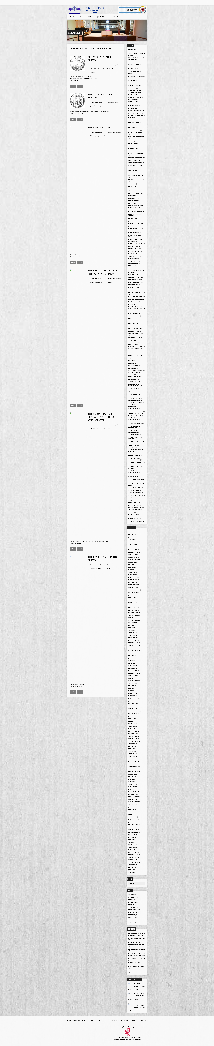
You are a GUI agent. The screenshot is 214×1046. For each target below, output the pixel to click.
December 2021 (133, 673)
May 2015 (131, 872)
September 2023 (133, 620)
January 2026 (132, 549)
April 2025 (131, 572)
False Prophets (134, 146)
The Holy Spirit (133, 434)
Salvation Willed (134, 328)
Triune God (132, 497)
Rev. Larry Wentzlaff (136, 945)
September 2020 (133, 711)
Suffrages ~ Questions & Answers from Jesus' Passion (136, 372)
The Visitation (133, 490)
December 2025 (133, 552)
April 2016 (131, 844)
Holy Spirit (132, 195)
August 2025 (132, 562)
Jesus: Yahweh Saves (135, 243)
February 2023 (133, 638)
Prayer (130, 290)
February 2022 (133, 668)
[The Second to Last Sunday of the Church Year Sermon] (77, 536)
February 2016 (133, 849)
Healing (131, 184)
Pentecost (132, 912)
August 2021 (132, 683)
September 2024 (133, 590)
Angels (130, 62)
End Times (131, 127)
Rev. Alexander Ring (135, 933)
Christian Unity (134, 85)
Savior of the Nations (136, 333)
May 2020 (131, 721)
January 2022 (132, 670)
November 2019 (133, 736)
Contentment (133, 108)
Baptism (131, 73)
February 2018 (133, 789)
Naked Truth (133, 274)
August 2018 (132, 774)
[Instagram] (74, 2)
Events (84, 1020)
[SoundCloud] (77, 2)
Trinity (131, 922)
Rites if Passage (134, 316)
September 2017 (133, 801)
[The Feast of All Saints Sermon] (77, 680)
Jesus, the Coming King (97, 105)
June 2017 (131, 809)
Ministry (131, 268)
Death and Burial (134, 120)
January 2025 (132, 580)
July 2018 (131, 776)
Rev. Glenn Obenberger (136, 938)
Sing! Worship (133, 353)
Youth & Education (135, 521)
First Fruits (132, 148)
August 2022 (132, 653)
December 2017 (133, 794)
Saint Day (131, 318)
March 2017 (132, 817)
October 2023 (132, 617)
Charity (131, 80)
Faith (130, 141)
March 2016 (132, 847)
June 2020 (131, 718)
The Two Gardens (134, 487)
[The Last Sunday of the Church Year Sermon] (77, 393)
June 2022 (131, 658)
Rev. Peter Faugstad (135, 955)
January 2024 (132, 610)
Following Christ (134, 151)
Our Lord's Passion (135, 279)
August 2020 (132, 713)
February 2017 (133, 819)
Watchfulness (133, 505)
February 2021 (133, 698)
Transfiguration (134, 492)
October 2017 (132, 799)
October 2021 (132, 678)
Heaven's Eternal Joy (96, 282)
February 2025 (133, 577)
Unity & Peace (133, 503)
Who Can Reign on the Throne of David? (102, 68)
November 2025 (133, 554)
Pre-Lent (131, 915)
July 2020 (131, 716)
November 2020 (133, 706)
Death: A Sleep (133, 122)
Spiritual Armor (134, 355)
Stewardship (133, 365)
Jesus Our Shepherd (135, 223)
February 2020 (133, 728)
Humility (131, 203)
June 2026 (131, 537)
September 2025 (133, 559)
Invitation (132, 218)
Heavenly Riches (134, 193)
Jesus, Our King (133, 232)
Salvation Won (133, 331)
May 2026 (131, 539)
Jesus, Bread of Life (135, 226)
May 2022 (131, 660)
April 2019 (131, 754)
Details (73, 86)
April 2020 (131, 723)
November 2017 (133, 796)
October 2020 (132, 708)
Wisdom (131, 512)
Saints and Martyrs (96, 568)
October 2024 (132, 587)
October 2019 (132, 738)
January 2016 (132, 852)
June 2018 (131, 779)
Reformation (133, 301)
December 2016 (133, 824)
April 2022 (131, 663)
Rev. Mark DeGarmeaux (136, 949)
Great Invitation (134, 173)
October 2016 (132, 829)
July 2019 (131, 746)
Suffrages (132, 368)
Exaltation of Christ (136, 137)
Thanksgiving (94, 135)
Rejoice (131, 304)
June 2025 (131, 567)
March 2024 (132, 605)
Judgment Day (94, 428)
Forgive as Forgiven (135, 158)
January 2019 (132, 761)
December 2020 (133, 703)
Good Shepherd (133, 168)
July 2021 (131, 685)
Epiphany (131, 902)
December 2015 (133, 855)
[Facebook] (67, 2)
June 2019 (131, 749)
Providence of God (135, 299)
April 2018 (131, 784)
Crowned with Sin (134, 113)
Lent (130, 905)
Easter (130, 899)
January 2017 (132, 822)
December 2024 (133, 582)
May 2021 (131, 690)
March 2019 (132, 756)
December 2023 (133, 612)
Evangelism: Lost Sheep (136, 132)
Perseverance (133, 285)
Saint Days (132, 917)
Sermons (74, 32)
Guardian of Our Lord (136, 175)
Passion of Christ (134, 282)
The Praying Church (135, 462)
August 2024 (132, 592)
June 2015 (131, 870)
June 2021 (131, 688)
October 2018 (132, 769)
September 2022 (133, 650)
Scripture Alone (134, 338)
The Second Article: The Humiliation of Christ (135, 466)
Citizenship (132, 94)
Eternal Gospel (134, 130)
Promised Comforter (136, 296)
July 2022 (131, 655)
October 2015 (132, 860)
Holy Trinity (133, 198)
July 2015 (131, 867)
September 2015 (133, 862)
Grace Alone (133, 170)
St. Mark (131, 363)
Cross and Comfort (135, 110)
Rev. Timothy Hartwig (136, 966)
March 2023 (132, 635)
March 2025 (132, 574)
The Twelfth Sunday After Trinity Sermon (139, 985)
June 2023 (131, 627)
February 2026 (133, 547)
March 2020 (132, 726)
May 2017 (131, 812)
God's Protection (134, 165)
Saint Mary (132, 323)
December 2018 (133, 764)
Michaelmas (132, 261)
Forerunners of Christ (136, 153)
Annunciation (133, 64)
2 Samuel (93, 72)
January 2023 (132, 640)
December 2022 (133, 643)
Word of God (133, 514)
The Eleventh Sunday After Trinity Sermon (139, 995)
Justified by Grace (134, 248)
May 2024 (131, 600)
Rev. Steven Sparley (113, 65)
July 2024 (131, 595)
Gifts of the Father (135, 163)
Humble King (133, 200)
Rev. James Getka (134, 942)
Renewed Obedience (135, 311)
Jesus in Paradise (134, 221)
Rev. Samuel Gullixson (114, 132)
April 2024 (131, 602)
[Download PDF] (140, 989)
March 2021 (132, 696)
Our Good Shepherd (135, 277)
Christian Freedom (135, 83)
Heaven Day (132, 186)
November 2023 (133, 615)
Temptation (132, 379)
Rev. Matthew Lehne (135, 953)
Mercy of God (133, 258)
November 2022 (133, 645)
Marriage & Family (135, 256)
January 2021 (132, 701)
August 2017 (132, 804)
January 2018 (132, 791)
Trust (130, 500)
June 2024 (131, 597)
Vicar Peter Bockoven (136, 971)
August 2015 (132, 865)
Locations (99, 1020)
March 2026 (132, 544)
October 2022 (132, 648)
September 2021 (133, 680)
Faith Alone (132, 143)
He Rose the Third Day (136, 179)
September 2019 (133, 741)
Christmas (132, 88)
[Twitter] (72, 2)
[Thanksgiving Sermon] (77, 250)
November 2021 (133, 675)
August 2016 (132, 834)
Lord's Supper (133, 253)
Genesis (106, 135)
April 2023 (131, 633)
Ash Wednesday (133, 71)
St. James (131, 358)
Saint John (132, 321)
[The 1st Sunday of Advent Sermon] (77, 107)
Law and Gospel (134, 251)
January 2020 (132, 731)
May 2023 (131, 630)
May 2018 (131, 781)
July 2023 (131, 625)
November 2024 (133, 585)
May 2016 (131, 842)
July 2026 (131, 534)
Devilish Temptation (135, 125)
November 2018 (133, 766)
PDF (80, 86)
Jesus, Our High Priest (136, 228)
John (111, 105)
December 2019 (133, 733)
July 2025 (131, 564)
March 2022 (132, 665)
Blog (91, 1020)
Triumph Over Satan (135, 495)
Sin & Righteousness (135, 349)
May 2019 (131, 751)
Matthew (110, 282)
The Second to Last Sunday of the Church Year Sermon (102, 417)
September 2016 (133, 832)
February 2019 (133, 759)
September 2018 (133, 771)
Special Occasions (135, 920)
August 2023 (132, 622)
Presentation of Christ (136, 292)
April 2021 (131, 693)
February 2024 (133, 607)
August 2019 (132, 744)
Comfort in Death (134, 97)
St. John (131, 360)
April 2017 (131, 814)
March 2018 (132, 786)
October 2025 (132, 557)
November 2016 (133, 827)
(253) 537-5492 (143, 1020)
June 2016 (131, 839)
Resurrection (133, 313)
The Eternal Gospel (135, 411)
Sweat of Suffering (135, 376)
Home (69, 1020)
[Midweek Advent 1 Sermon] (77, 70)
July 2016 (131, 837)
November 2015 (133, 857)
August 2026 (132, 532)
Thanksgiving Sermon (102, 127)
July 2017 (131, 807)
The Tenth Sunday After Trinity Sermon (139, 1005)
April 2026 (131, 542)
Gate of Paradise (134, 160)
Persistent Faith (134, 287)
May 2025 (131, 569)
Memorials (132, 907)
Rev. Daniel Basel (134, 935)
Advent (131, 894)
